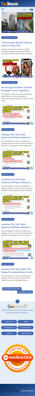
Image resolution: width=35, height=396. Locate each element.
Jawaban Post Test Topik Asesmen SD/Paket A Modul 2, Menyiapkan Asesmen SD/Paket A (17, 181)
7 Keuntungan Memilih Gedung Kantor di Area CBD (16, 44)
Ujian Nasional (26, 333)
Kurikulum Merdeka (26, 327)
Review (9, 333)
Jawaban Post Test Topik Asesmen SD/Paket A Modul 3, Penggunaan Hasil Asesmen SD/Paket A (16, 136)
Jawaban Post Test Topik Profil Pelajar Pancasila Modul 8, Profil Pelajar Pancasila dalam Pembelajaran (16, 271)
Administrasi (9, 322)
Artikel (26, 322)
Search (24, 9)
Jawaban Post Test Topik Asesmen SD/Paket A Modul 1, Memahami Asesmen (16, 226)
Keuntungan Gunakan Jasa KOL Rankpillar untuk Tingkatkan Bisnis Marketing (17, 89)
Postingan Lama (24, 292)
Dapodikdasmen (9, 327)
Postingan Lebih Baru (12, 289)
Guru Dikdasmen (27, 391)
